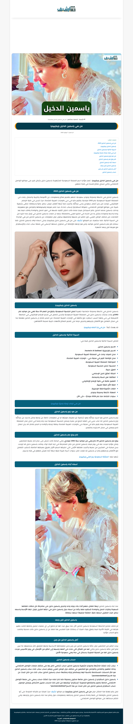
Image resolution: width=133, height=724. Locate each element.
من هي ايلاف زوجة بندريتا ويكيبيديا (66, 403)
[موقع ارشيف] (66, 9)
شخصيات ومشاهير (72, 119)
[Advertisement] (66, 35)
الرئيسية (81, 119)
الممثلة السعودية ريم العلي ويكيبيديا (94, 457)
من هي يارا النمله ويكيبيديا (94, 327)
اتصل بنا (59, 718)
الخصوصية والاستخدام (69, 718)
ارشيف (79, 220)
